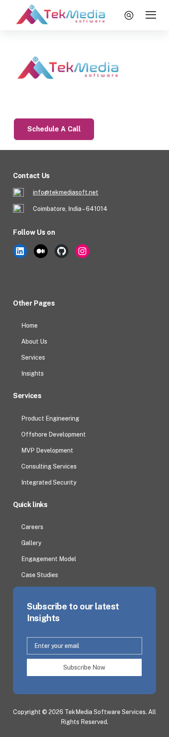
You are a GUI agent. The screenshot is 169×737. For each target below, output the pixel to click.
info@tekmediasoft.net (65, 192)
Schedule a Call (54, 129)
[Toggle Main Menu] (151, 15)
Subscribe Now (85, 667)
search (130, 15)
